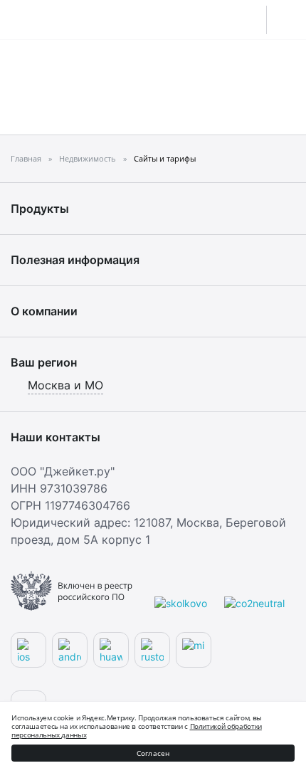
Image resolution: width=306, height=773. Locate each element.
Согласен (153, 753)
